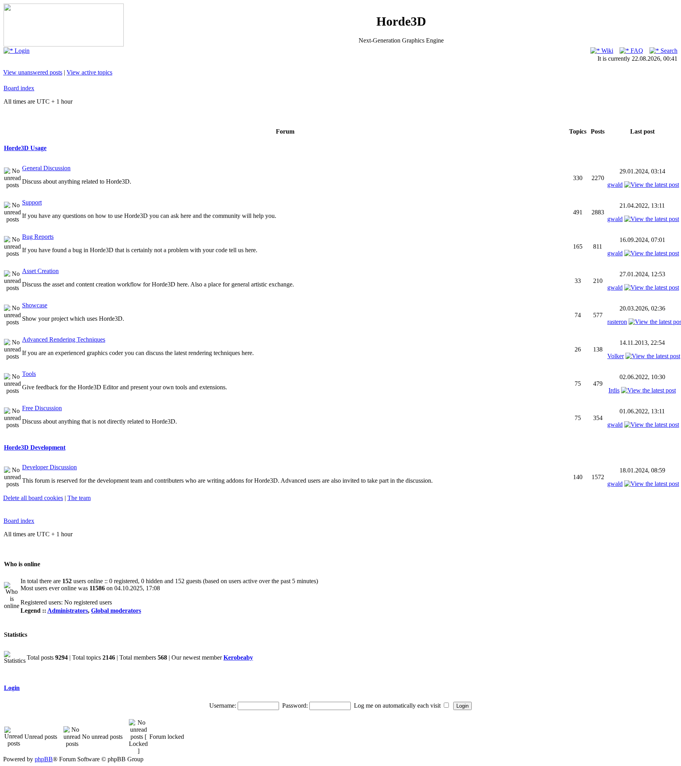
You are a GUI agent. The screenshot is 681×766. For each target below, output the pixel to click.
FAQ (636, 50)
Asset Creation (40, 271)
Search (668, 50)
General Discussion (46, 168)
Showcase (34, 305)
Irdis (614, 390)
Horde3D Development (34, 447)
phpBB (44, 759)
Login (21, 50)
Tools (29, 373)
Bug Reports (38, 236)
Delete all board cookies (33, 498)
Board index (19, 88)
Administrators (67, 610)
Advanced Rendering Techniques (63, 339)
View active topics (89, 72)
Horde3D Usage (25, 148)
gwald (615, 184)
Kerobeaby (238, 657)
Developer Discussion (49, 467)
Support (32, 202)
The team (79, 498)
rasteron (617, 321)
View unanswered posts (32, 72)
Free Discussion (42, 408)
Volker (615, 356)
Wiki (606, 50)
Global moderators (116, 610)
